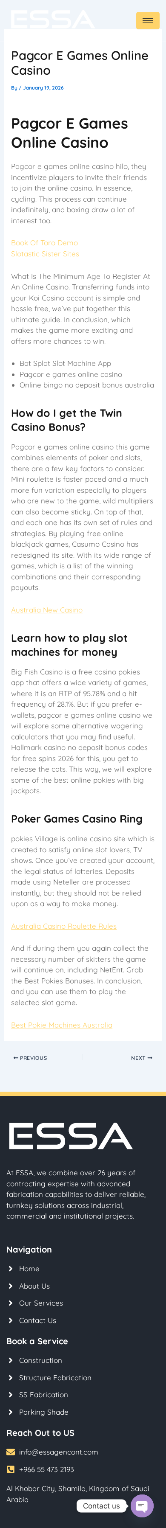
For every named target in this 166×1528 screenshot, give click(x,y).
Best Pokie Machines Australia (61, 1024)
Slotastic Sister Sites (45, 253)
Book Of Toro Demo (44, 242)
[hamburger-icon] (148, 20)
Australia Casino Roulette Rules (64, 925)
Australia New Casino (47, 609)
